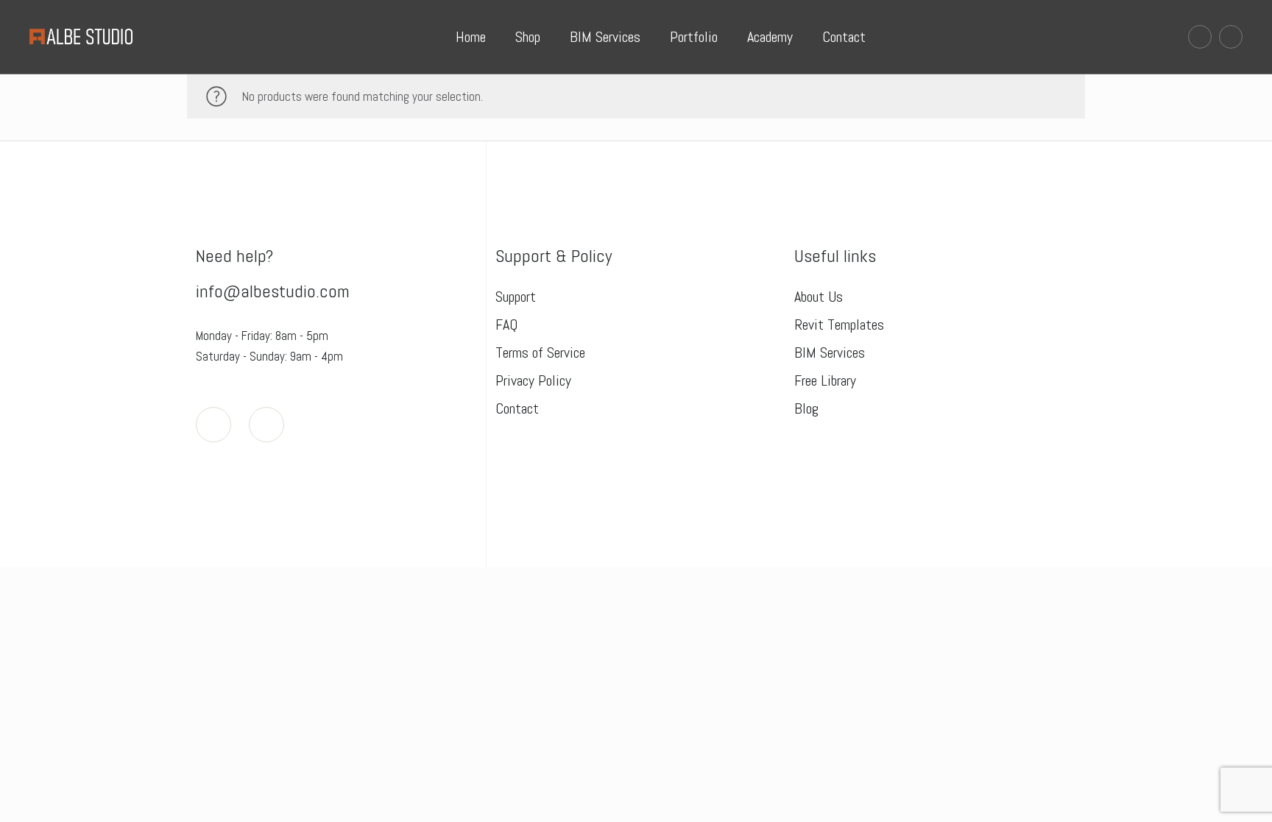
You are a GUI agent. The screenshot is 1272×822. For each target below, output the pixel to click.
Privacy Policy (533, 380)
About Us (818, 296)
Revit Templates (839, 324)
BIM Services (829, 352)
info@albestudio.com (273, 291)
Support (515, 296)
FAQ (506, 324)
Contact (517, 408)
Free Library (825, 380)
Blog (806, 408)
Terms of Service (540, 352)
